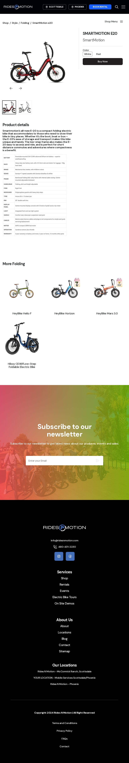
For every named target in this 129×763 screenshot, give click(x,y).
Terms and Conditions (64, 723)
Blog (64, 639)
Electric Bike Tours (65, 597)
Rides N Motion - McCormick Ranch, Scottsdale (64, 671)
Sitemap (64, 651)
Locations (64, 632)
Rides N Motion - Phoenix (64, 684)
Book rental (100, 6)
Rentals (64, 585)
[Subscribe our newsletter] (97, 460)
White (87, 54)
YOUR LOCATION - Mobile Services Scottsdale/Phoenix (64, 677)
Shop (5, 23)
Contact (64, 645)
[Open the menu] (123, 7)
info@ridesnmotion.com (64, 540)
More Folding (14, 263)
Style (15, 23)
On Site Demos (64, 603)
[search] (117, 7)
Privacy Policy (64, 730)
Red (98, 54)
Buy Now (103, 61)
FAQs (64, 738)
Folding (25, 23)
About (64, 626)
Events (64, 591)
